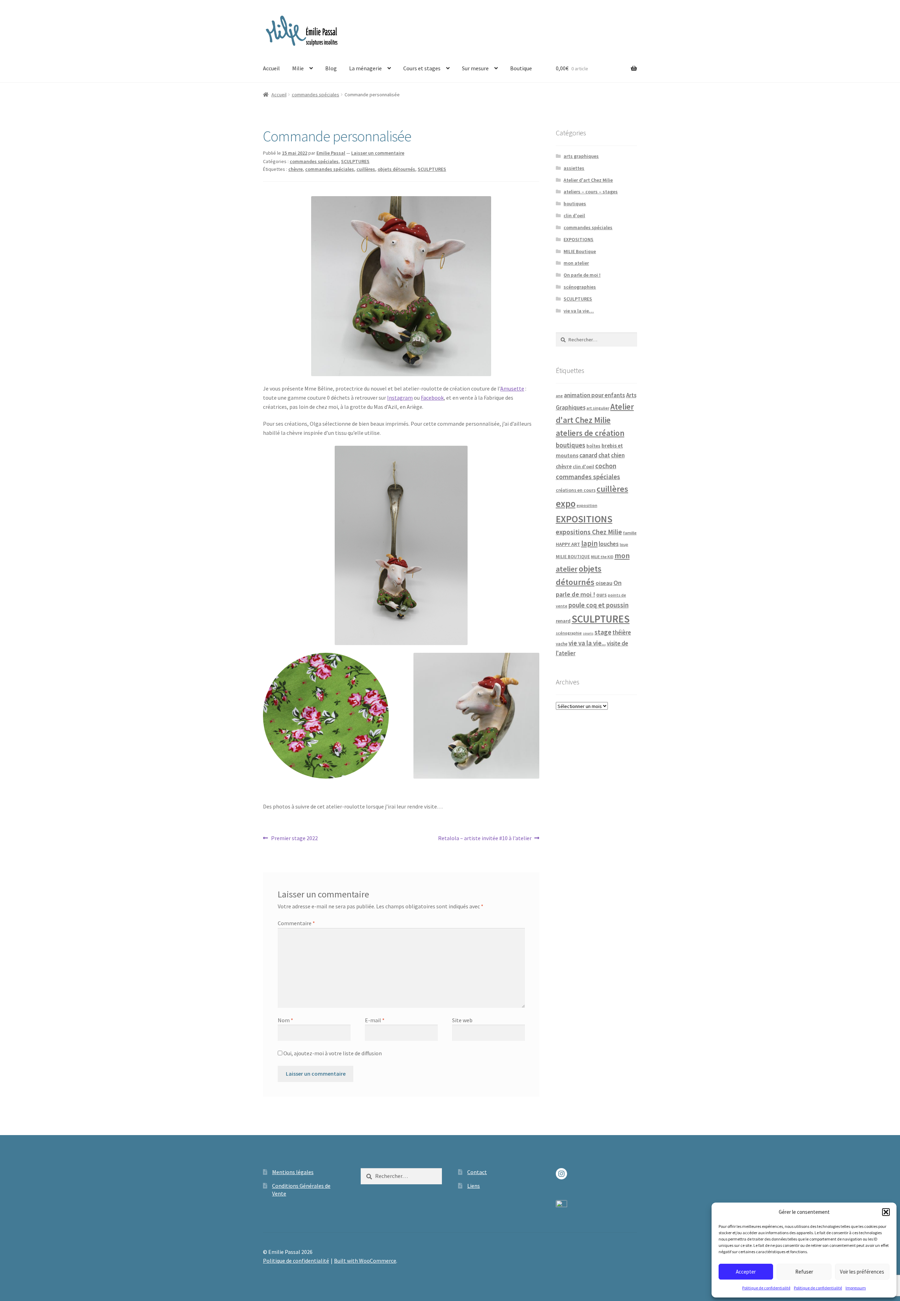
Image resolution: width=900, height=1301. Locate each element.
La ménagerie (365, 68)
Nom (285, 1020)
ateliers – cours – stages (591, 191)
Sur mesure (475, 68)
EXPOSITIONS (578, 239)
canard (588, 455)
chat (604, 455)
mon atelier (576, 263)
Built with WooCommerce (365, 1260)
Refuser (804, 1271)
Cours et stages (422, 68)
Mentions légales (293, 1172)
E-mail (375, 1020)
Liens (473, 1185)
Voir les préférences (862, 1271)
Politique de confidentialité (766, 1287)
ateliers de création (590, 433)
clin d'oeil (574, 215)
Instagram (400, 397)
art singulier (597, 408)
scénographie (569, 633)
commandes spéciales (315, 94)
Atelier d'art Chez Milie (588, 180)
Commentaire (296, 923)
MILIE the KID (602, 556)
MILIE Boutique (580, 251)
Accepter (746, 1271)
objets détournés (396, 169)
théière (621, 632)
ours (601, 594)
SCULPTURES (355, 161)
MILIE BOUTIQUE (573, 556)
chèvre (295, 169)
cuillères (365, 169)
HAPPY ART (568, 544)
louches (609, 544)
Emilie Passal (330, 153)
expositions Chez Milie (589, 532)
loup (624, 544)
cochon (605, 466)
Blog (331, 68)
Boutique (521, 68)
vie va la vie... (587, 643)
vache (561, 643)
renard (563, 621)
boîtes (593, 446)
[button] (885, 1212)
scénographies (580, 287)
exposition (587, 505)
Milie (298, 68)
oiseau (604, 582)
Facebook (432, 397)
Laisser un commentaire (377, 153)
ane (559, 395)
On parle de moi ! (582, 275)
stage (602, 632)
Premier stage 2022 (294, 838)
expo (566, 503)
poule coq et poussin (598, 605)
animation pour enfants (594, 395)
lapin (589, 543)
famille (630, 532)
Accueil (271, 68)
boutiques (575, 203)
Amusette (512, 388)
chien (618, 455)
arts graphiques (581, 156)
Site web (462, 1020)
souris (588, 633)
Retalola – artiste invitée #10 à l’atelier (485, 838)
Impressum (856, 1287)
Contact (477, 1172)
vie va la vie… (579, 311)
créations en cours (576, 490)
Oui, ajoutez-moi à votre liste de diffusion (332, 1053)
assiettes (574, 168)
